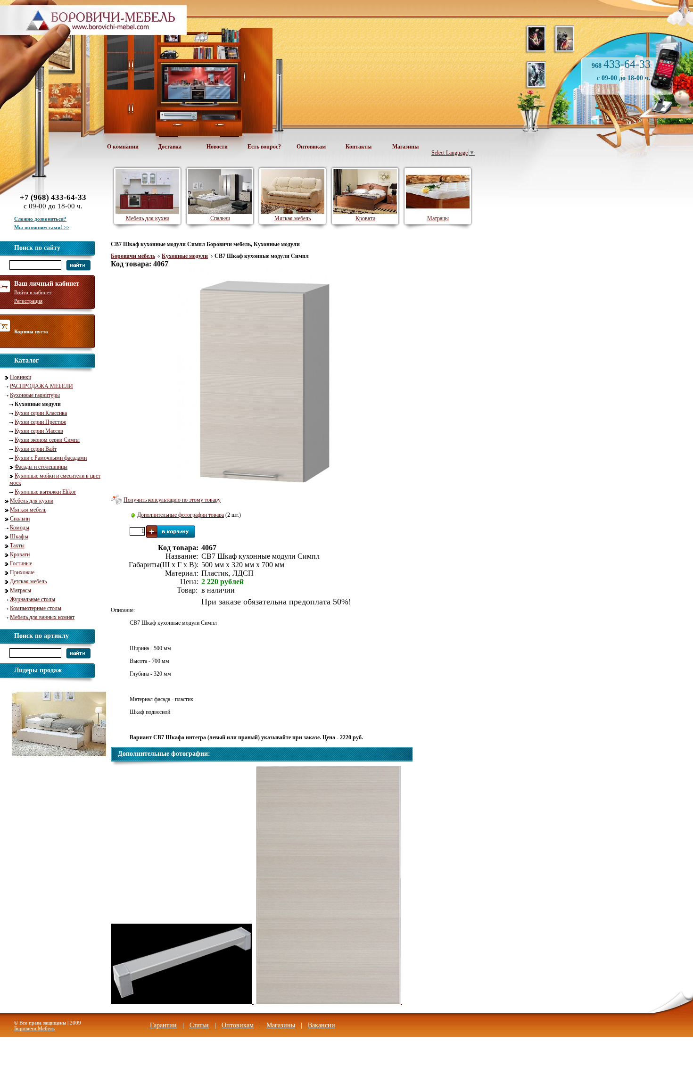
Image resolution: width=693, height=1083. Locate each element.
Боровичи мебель (133, 256)
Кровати (20, 554)
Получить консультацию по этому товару (172, 499)
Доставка (170, 146)
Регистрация (28, 301)
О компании (123, 146)
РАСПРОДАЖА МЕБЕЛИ (41, 386)
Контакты (358, 146)
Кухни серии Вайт (36, 449)
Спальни (20, 518)
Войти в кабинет (32, 292)
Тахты (17, 545)
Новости (217, 146)
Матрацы (438, 218)
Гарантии (163, 1025)
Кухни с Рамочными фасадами (51, 458)
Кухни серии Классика (41, 413)
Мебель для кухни (31, 500)
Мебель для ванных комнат (42, 617)
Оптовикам (311, 146)
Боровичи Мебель (34, 1028)
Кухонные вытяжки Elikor (45, 491)
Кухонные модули (185, 256)
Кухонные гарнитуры (35, 395)
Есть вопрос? (264, 146)
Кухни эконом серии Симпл (47, 440)
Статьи (199, 1025)
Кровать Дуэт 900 (52, 762)
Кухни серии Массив (39, 431)
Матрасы (20, 590)
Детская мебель (28, 581)
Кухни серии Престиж (40, 422)
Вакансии (321, 1025)
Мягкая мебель (28, 509)
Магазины (405, 146)
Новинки (20, 377)
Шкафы (19, 536)
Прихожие (22, 572)
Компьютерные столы (35, 608)
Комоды (19, 527)
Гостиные (21, 563)
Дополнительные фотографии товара (180, 515)
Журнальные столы (32, 599)
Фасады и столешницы (41, 466)
